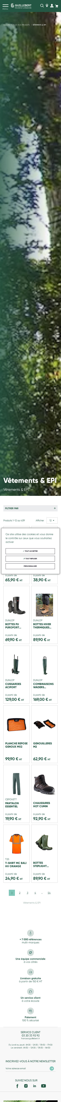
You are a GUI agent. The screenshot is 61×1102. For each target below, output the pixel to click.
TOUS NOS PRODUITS (21, 25)
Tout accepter (31, 551)
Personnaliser (30, 566)
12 (50, 520)
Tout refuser (31, 559)
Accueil (6, 25)
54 (49, 892)
